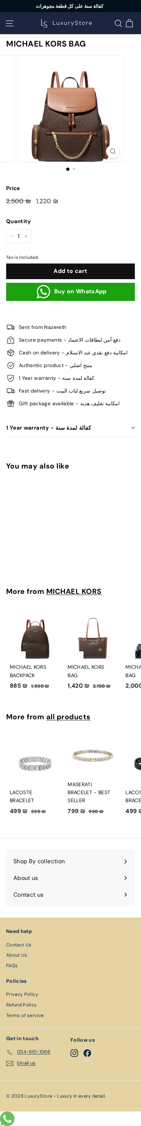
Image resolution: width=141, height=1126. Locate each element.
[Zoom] (112, 151)
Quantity (18, 221)
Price (13, 188)
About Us (16, 955)
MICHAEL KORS (74, 591)
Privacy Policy (22, 994)
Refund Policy (21, 1005)
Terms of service (25, 1015)
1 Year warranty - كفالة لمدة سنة (48, 427)
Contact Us (19, 945)
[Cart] (129, 23)
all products (68, 716)
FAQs (12, 965)
